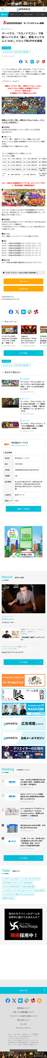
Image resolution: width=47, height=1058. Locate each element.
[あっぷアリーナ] (23, 541)
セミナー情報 (40, 14)
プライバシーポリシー (23, 1028)
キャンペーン (7, 29)
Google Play (23, 288)
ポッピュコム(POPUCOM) (11, 886)
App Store (23, 281)
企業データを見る (23, 509)
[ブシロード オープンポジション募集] (23, 22)
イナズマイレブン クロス (10, 879)
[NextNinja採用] (23, 924)
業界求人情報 (28, 14)
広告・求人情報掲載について (23, 1012)
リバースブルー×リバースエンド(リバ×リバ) (17, 890)
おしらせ (23, 1024)
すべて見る (23, 353)
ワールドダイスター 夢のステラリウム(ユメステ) (18, 894)
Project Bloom (39, 890)
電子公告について (23, 1020)
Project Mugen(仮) (28, 886)
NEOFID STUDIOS (8, 898)
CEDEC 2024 (28, 883)
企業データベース (15, 14)
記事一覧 (4, 14)
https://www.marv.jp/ (18, 445)
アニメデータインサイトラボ (31, 879)
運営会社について (23, 1008)
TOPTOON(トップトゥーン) (11, 883)
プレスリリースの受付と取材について (23, 1016)
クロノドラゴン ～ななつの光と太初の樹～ (16, 52)
